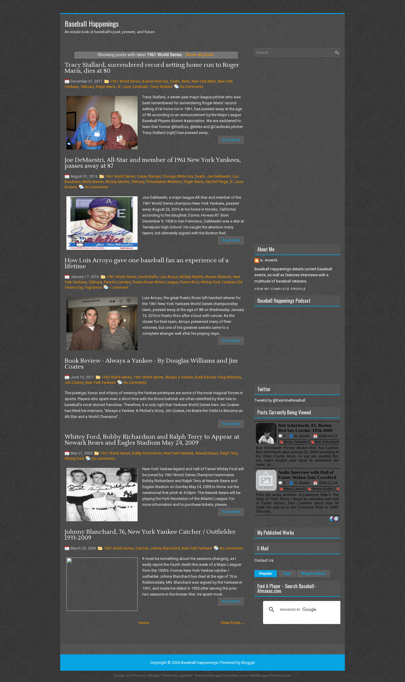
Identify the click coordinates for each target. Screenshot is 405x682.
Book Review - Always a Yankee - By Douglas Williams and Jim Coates (151, 364)
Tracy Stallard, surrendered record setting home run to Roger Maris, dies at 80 (152, 68)
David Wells (148, 277)
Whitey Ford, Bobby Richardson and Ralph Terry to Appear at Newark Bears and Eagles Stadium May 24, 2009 (152, 440)
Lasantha (185, 676)
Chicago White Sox (177, 176)
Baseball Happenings (92, 23)
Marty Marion (93, 182)
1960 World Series (117, 377)
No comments (191, 87)
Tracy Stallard (161, 87)
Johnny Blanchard (165, 548)
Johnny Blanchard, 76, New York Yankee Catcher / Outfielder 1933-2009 (150, 535)
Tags (287, 574)
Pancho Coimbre (117, 282)
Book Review (205, 377)
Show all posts (200, 54)
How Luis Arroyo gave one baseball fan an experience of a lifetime (147, 263)
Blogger (248, 662)
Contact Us (263, 560)
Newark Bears (206, 453)
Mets (185, 81)
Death (175, 81)
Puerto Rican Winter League (155, 282)
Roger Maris (106, 87)
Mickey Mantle (117, 182)
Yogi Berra (93, 287)
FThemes (138, 676)
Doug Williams (229, 377)
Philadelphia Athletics (164, 182)
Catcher (141, 548)
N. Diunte (269, 260)
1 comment (118, 287)
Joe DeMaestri (219, 176)
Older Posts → (233, 623)
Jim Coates (74, 383)
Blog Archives (314, 574)
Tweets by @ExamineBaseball (279, 400)
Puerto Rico (189, 282)
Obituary (87, 87)
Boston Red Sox (155, 81)
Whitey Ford (210, 282)
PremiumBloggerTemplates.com (221, 676)
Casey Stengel (149, 176)
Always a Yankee (179, 377)
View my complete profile (280, 289)
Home (143, 623)
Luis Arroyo (169, 277)
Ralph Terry (229, 453)
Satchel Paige (216, 182)
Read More (231, 140)
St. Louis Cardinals (132, 87)
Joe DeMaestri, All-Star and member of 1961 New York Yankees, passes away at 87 (153, 163)
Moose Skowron (218, 277)
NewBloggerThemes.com (270, 676)
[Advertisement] (297, 150)
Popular (265, 574)
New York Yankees (100, 383)
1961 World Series (125, 81)
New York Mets (204, 81)
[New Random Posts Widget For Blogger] (334, 519)
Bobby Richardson (147, 453)
